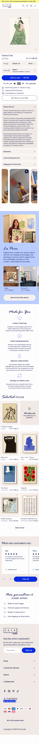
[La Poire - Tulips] (11, 276)
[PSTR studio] (7, 6)
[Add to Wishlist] (35, 49)
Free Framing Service (11, 158)
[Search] (23, 5)
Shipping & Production (12, 164)
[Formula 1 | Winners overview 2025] (29, 505)
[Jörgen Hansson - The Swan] (9, 474)
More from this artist (19, 297)
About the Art (8, 107)
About (6, 675)
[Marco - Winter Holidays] (9, 505)
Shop (5, 661)
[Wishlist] (27, 5)
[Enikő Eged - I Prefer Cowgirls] (9, 413)
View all (25, 579)
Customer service (11, 668)
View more (19, 528)
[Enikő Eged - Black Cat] (9, 443)
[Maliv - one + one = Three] (29, 443)
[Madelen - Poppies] (29, 474)
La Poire (5, 58)
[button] (36, 5)
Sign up (28, 650)
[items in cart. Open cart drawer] (31, 5)
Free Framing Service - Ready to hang (17, 88)
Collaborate (8, 681)
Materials (7, 152)
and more (32, 83)
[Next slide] (10, 579)
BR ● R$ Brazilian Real (15, 720)
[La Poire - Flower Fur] (28, 276)
